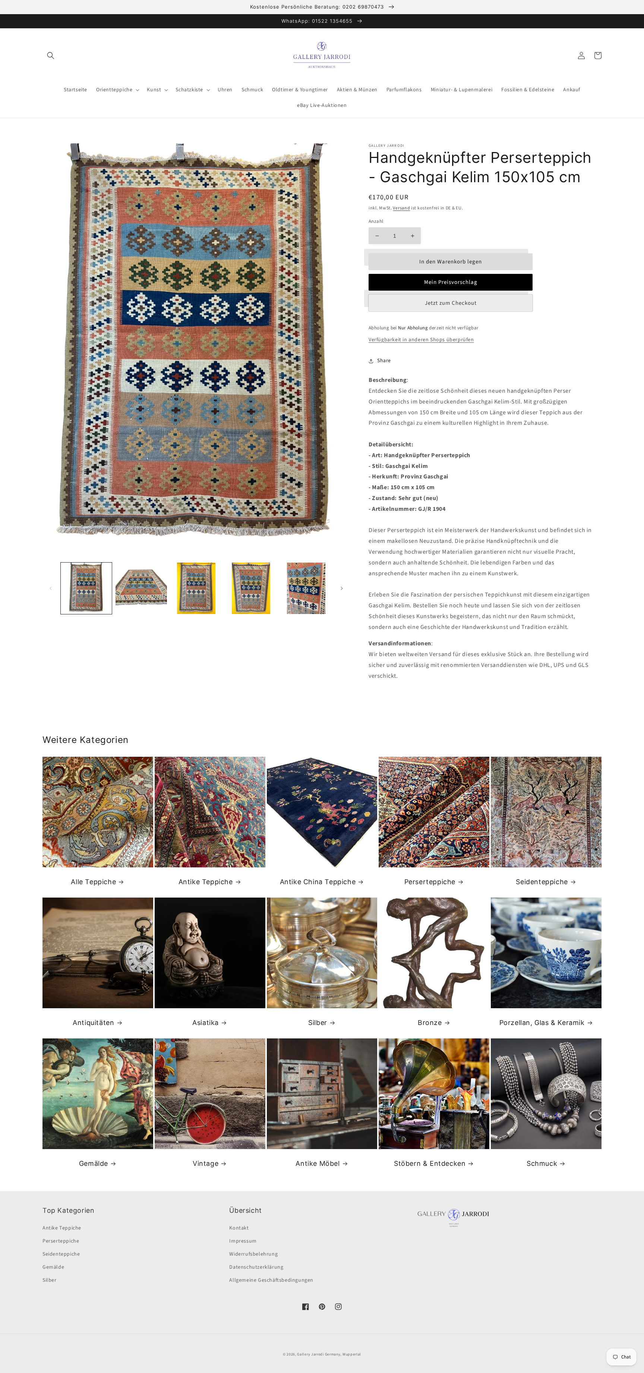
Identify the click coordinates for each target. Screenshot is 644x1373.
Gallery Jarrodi (310, 1354)
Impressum (242, 1241)
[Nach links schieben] (50, 588)
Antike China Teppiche (318, 882)
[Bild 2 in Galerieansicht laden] (141, 588)
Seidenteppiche (542, 882)
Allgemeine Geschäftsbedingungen (271, 1280)
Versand (401, 208)
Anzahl (376, 221)
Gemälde (93, 1163)
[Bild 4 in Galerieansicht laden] (251, 588)
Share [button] (384, 360)
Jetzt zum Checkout (451, 303)
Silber (317, 1022)
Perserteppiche (429, 882)
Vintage (205, 1163)
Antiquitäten (93, 1022)
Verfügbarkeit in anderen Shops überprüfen (421, 340)
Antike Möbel (318, 1163)
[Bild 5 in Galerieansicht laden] (306, 588)
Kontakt (239, 1228)
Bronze (430, 1022)
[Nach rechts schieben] (342, 588)
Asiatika (205, 1022)
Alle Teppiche (93, 882)
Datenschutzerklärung (256, 1267)
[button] (50, 55)
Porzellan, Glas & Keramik (542, 1022)
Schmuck (542, 1163)
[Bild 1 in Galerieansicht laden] (86, 588)
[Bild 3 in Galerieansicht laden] (196, 588)
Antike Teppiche (206, 882)
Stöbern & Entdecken (429, 1163)
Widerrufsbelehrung (253, 1254)
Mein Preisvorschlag (450, 282)
